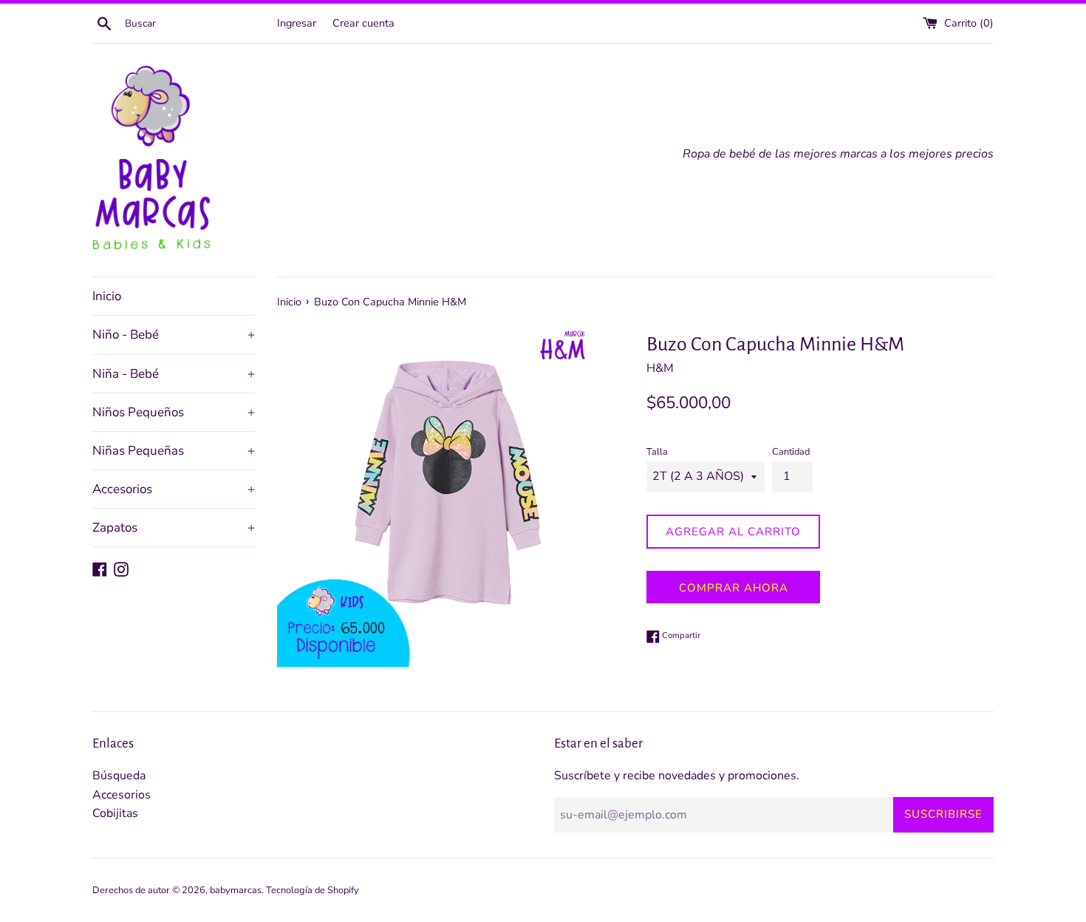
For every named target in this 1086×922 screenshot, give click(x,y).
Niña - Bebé (173, 373)
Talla (657, 451)
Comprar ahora (733, 587)
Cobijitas (115, 813)
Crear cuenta (363, 23)
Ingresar (296, 23)
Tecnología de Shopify (312, 890)
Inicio (106, 296)
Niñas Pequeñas (173, 450)
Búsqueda (119, 775)
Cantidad (791, 451)
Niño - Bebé (173, 334)
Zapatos (173, 527)
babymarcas (236, 890)
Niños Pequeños (173, 412)
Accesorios (173, 489)
